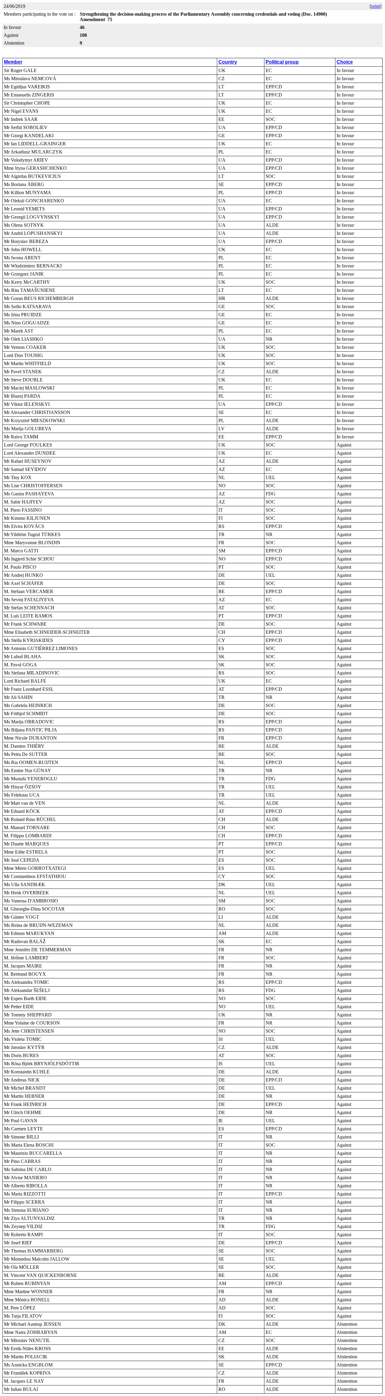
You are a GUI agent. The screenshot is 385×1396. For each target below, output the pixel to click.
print (375, 6)
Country (227, 62)
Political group (282, 62)
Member (13, 62)
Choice (345, 62)
